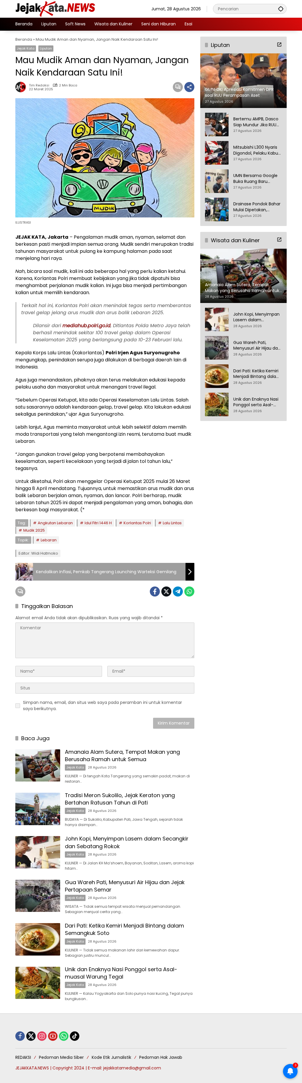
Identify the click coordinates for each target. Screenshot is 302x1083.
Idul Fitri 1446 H (98, 523)
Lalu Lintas (172, 523)
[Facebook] (155, 591)
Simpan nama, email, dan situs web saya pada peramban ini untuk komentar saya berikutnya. (102, 705)
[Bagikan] (189, 87)
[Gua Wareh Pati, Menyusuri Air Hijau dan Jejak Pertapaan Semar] (37, 896)
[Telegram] (178, 591)
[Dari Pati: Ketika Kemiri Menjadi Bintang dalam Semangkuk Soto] (37, 939)
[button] (281, 9)
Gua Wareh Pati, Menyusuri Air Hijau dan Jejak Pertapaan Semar (257, 345)
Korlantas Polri (137, 523)
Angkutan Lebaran (55, 523)
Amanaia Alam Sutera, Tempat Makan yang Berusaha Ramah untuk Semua (122, 755)
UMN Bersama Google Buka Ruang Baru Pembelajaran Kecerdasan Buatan (255, 178)
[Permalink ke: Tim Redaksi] (22, 87)
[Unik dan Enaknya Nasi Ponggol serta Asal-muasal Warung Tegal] (37, 983)
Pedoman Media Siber (61, 1057)
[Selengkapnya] (279, 44)
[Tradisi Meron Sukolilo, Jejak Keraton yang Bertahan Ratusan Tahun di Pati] (37, 809)
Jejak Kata (26, 48)
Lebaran (49, 540)
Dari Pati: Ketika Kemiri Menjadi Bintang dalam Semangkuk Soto (256, 374)
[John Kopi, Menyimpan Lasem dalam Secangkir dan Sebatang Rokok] (37, 852)
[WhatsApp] (189, 591)
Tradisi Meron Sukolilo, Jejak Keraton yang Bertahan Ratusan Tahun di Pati (120, 799)
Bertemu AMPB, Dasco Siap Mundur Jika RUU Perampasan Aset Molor (255, 122)
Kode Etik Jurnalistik (111, 1057)
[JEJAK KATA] (56, 9)
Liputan (46, 48)
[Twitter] (166, 591)
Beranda (23, 39)
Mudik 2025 (34, 530)
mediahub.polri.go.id (87, 325)
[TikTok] (74, 1036)
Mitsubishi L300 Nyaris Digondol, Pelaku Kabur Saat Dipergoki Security (257, 150)
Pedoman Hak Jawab (160, 1057)
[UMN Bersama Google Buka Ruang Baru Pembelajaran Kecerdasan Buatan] (217, 181)
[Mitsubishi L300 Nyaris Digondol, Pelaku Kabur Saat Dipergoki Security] (217, 153)
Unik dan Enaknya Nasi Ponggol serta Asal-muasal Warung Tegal (121, 973)
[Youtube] (53, 1036)
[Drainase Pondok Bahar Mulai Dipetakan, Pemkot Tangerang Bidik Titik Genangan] (217, 209)
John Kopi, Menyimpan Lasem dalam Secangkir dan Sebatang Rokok (256, 317)
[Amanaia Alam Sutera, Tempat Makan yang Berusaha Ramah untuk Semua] (37, 765)
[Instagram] (42, 1036)
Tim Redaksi (39, 85)
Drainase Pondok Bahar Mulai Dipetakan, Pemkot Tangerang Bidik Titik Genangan (256, 207)
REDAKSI (23, 1057)
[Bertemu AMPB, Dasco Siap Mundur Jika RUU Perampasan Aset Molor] (217, 124)
